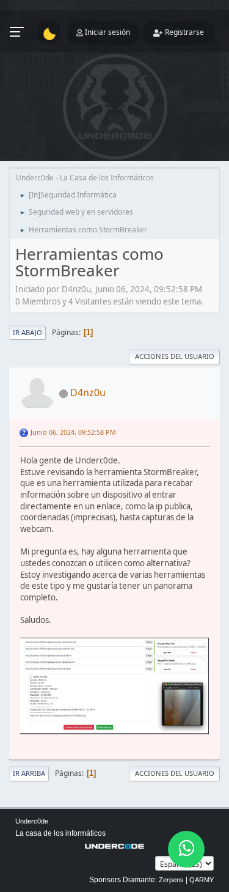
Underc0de (31, 821)
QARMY (201, 879)
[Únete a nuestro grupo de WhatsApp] (186, 849)
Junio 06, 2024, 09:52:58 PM (73, 432)
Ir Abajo (27, 332)
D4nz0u (88, 392)
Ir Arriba (29, 773)
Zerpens (171, 879)
